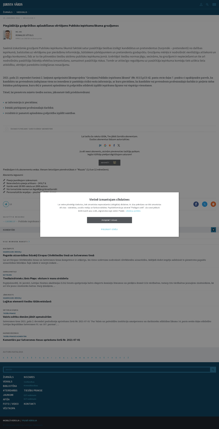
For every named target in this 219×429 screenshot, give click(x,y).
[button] (109, 229)
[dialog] (109, 214)
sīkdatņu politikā (133, 211)
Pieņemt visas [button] (109, 220)
